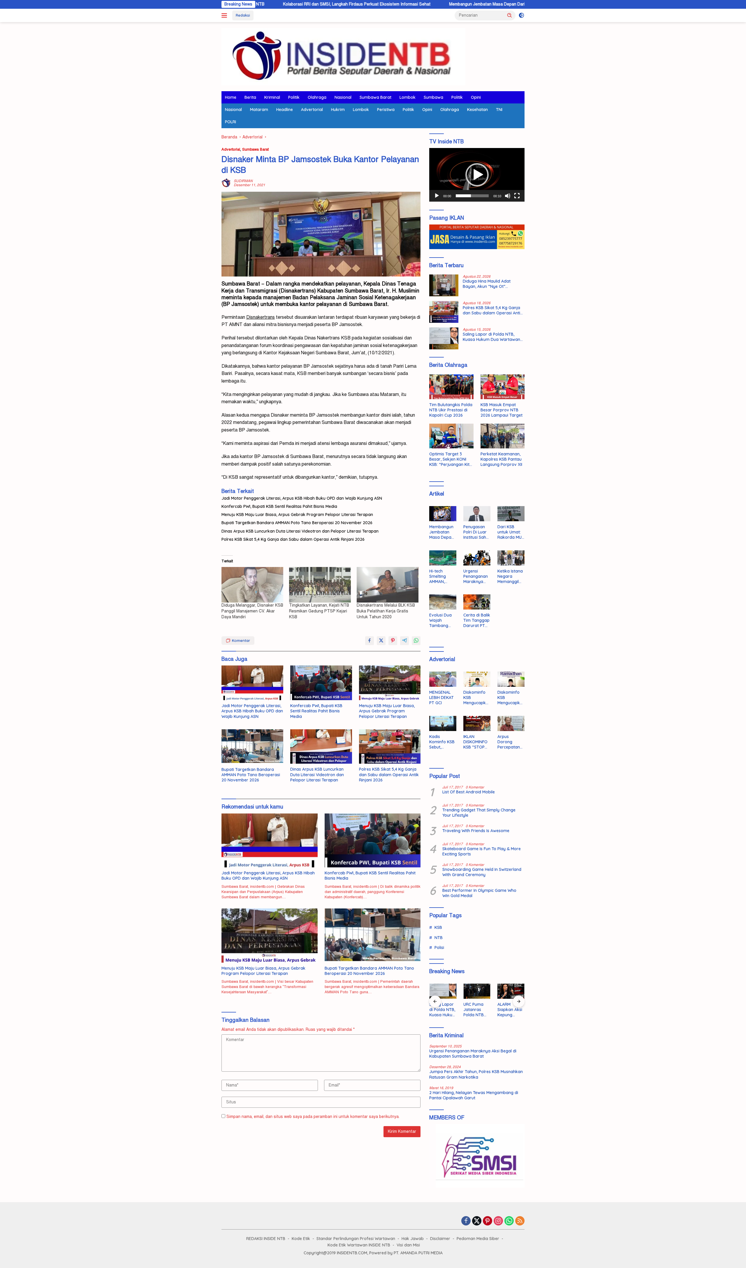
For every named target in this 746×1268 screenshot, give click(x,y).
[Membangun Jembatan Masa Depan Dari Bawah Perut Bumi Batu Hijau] (442, 513)
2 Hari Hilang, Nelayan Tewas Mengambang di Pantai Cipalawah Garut (473, 1095)
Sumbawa (433, 97)
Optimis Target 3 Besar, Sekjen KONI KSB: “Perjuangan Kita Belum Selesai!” (450, 459)
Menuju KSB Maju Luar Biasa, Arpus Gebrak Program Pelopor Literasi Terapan (297, 514)
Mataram (259, 109)
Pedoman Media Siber (478, 1238)
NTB (438, 937)
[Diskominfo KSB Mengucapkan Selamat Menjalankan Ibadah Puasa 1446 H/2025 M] (511, 679)
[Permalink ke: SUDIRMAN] (226, 182)
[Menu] (225, 15)
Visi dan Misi (408, 1245)
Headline (284, 109)
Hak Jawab (413, 1238)
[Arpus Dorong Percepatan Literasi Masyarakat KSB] (511, 723)
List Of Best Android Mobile (468, 792)
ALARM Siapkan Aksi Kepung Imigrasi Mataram (509, 1010)
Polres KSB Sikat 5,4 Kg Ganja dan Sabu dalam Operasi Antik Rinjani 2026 (293, 539)
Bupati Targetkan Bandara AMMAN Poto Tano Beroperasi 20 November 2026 (296, 522)
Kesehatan (477, 109)
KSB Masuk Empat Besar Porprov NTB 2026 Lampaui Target (501, 410)
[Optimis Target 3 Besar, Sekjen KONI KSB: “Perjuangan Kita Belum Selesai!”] (451, 436)
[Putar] (437, 196)
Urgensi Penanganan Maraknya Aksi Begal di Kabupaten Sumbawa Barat (475, 576)
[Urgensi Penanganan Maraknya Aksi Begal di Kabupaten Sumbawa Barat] (476, 558)
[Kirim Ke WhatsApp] (416, 640)
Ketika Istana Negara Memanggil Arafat (510, 576)
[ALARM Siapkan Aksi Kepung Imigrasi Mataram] (511, 991)
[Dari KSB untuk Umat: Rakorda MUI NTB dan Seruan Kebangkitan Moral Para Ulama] (511, 513)
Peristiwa (386, 109)
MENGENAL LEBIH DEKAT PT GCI (441, 697)
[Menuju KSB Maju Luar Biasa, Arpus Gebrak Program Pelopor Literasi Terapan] (390, 682)
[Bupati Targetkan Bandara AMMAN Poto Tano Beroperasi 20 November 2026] (252, 746)
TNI (499, 109)
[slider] (472, 195)
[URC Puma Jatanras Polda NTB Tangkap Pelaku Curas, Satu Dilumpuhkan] (476, 991)
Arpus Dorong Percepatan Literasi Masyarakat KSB (509, 742)
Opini (476, 97)
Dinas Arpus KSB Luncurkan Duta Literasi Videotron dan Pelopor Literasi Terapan (300, 531)
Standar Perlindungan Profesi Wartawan (355, 1238)
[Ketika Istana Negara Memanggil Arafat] (511, 558)
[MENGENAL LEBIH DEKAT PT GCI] (442, 679)
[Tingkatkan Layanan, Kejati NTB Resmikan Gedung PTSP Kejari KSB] (320, 584)
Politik (294, 97)
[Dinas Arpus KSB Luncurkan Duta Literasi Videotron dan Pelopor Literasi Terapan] (321, 746)
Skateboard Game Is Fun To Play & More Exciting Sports (481, 851)
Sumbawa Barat (375, 97)
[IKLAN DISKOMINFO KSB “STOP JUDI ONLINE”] (476, 723)
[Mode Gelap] (521, 15)
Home (230, 97)
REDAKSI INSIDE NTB (265, 1238)
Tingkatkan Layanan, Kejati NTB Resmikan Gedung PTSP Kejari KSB (319, 611)
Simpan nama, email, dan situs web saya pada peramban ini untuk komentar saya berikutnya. (313, 1116)
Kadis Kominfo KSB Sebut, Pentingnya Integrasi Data (442, 742)
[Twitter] (476, 1221)
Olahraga (317, 97)
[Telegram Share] (404, 640)
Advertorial (312, 109)
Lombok (408, 97)
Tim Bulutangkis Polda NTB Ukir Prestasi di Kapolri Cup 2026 (450, 410)
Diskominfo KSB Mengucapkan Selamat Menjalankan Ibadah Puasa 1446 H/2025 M (510, 698)
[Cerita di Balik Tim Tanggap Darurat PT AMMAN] (476, 602)
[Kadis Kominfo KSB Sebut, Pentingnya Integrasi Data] (442, 723)
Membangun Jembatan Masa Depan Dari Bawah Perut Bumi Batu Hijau (447, 4)
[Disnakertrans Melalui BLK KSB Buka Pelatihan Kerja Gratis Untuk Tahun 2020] (387, 584)
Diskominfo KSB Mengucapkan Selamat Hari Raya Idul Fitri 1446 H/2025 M (475, 698)
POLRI (230, 121)
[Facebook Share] (369, 640)
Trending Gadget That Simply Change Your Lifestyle (478, 812)
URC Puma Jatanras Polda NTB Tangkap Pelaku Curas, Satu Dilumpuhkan (476, 1010)
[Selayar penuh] (517, 196)
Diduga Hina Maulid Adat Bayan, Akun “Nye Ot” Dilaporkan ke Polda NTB (487, 284)
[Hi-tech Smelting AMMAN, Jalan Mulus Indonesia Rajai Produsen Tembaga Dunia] (442, 558)
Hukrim (338, 109)
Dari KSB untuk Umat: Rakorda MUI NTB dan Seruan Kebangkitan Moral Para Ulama (509, 532)
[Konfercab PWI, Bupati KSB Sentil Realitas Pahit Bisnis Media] (321, 682)
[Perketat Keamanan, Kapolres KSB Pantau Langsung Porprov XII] (503, 436)
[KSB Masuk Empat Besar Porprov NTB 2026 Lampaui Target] (503, 386)
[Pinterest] (487, 1221)
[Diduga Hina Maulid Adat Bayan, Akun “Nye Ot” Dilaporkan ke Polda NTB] (443, 285)
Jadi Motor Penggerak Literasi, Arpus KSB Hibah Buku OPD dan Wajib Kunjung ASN (301, 498)
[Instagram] (498, 1221)
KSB (438, 927)
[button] (509, 15)
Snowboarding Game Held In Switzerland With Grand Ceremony (481, 872)
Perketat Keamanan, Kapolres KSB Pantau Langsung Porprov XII (501, 459)
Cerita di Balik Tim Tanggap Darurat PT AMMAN (476, 620)
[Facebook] (466, 1221)
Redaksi (243, 15)
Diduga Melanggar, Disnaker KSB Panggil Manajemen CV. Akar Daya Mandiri (252, 611)
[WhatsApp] (509, 1221)
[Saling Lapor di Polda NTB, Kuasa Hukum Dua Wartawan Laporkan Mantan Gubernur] (443, 338)
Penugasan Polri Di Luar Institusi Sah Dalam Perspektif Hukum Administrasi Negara (475, 532)
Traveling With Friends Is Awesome (475, 830)
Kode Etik (301, 1238)
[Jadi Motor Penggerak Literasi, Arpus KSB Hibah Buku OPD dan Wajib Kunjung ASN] (252, 682)
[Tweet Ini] (381, 640)
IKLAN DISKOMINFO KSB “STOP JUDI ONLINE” (476, 742)
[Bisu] (508, 196)
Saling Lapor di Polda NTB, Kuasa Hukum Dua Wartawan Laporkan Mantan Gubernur (491, 337)
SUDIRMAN (243, 181)
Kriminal (272, 97)
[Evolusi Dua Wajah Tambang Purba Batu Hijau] (442, 602)
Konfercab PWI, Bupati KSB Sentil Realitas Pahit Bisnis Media (279, 506)
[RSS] (520, 1221)
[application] (477, 175)
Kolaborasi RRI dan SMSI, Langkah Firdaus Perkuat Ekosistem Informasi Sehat (289, 4)
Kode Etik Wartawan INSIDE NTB (359, 1245)
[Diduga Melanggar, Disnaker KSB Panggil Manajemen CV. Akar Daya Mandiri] (252, 584)
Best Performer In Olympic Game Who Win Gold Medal (479, 893)
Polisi (439, 947)
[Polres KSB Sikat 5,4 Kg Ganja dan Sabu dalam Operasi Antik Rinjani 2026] (390, 746)
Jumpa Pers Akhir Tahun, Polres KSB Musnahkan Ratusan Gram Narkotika (476, 1074)
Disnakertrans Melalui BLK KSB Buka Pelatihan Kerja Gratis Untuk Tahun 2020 (386, 611)
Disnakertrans (297, 291)
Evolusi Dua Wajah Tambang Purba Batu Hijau (440, 620)
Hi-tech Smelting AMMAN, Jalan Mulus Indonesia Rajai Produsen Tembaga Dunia (440, 576)
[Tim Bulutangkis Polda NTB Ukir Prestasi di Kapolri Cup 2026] (451, 386)
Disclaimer (440, 1238)
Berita (250, 97)
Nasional (343, 97)
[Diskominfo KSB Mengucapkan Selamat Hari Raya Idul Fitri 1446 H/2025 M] (476, 679)
